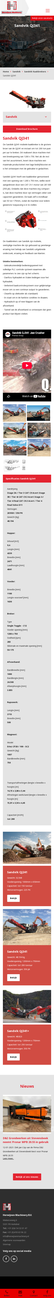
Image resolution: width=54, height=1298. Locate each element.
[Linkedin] (14, 1259)
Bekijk (13, 898)
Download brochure (27, 129)
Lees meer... (8, 1154)
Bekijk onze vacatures (42, 18)
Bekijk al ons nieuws (27, 1176)
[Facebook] (6, 1259)
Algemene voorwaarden (14, 1240)
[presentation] (1, 1128)
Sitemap (7, 1244)
